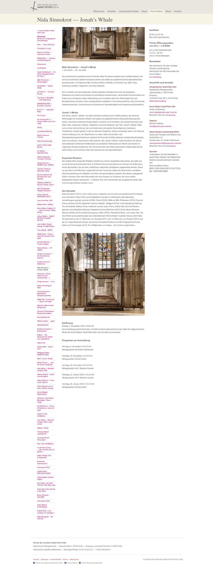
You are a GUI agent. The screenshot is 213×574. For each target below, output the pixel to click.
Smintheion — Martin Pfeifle (45, 87)
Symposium (41, 64)
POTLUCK (41, 115)
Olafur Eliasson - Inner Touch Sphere (45, 381)
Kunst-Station (156, 11)
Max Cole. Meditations (45, 444)
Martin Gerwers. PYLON (43, 136)
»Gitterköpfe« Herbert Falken (45, 478)
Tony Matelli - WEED (45, 230)
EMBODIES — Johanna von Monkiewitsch (46, 59)
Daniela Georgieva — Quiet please (45, 330)
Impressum (44, 559)
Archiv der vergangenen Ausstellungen (46, 39)
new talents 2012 (43, 501)
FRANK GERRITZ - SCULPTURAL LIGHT (45, 184)
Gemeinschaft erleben (129, 11)
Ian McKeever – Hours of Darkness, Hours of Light (45, 408)
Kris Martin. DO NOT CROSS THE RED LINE (46, 484)
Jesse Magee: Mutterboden (42, 393)
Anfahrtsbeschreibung (157, 101)
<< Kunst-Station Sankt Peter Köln (45, 32)
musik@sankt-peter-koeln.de (160, 126)
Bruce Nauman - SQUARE (43, 496)
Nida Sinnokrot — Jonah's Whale (43, 269)
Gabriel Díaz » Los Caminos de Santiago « (46, 512)
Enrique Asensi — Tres (46, 282)
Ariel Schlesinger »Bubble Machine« (44, 190)
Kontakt (177, 11)
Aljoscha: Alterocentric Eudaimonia (45, 306)
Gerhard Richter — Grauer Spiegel (44, 243)
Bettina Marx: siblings (45, 204)
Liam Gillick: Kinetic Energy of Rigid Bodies (45, 225)
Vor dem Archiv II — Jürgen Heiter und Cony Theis (46, 121)
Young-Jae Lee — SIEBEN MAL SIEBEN (45, 164)
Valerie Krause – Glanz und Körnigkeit (45, 375)
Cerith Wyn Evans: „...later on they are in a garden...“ (46, 450)
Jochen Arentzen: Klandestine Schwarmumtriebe (44, 293)
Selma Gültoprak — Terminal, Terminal (44, 158)
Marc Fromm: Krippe (45, 359)
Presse (65, 559)
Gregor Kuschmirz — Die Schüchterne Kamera (45, 256)
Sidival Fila (41, 343)
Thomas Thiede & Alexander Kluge (44, 170)
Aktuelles (111, 11)
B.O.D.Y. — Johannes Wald (45, 111)
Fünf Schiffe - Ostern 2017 (45, 348)
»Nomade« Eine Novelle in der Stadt (46, 490)
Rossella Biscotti (43, 317)
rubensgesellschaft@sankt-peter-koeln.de (165, 143)
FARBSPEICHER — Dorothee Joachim (44, 105)
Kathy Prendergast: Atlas (44, 286)
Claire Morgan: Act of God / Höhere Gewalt (45, 387)
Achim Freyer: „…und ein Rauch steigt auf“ (45, 363)
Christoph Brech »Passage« (43, 439)
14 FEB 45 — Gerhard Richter (45, 93)
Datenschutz (74, 559)
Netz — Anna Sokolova (46, 44)
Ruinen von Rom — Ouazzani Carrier (44, 53)
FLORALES (41, 68)
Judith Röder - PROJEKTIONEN (44, 472)
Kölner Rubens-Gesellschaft (92, 563)
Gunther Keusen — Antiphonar (44, 263)
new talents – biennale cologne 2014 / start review (45, 422)
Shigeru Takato (42, 428)
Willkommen (98, 11)
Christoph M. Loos (44, 48)
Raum (144, 11)
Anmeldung (157, 77)
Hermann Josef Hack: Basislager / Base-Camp (45, 400)
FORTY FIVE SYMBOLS (42, 415)
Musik (168, 11)
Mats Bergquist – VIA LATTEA (45, 518)
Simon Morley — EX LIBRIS (44, 249)
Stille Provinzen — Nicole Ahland (44, 81)
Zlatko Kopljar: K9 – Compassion (44, 456)
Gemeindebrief (55, 559)
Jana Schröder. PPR (45, 200)
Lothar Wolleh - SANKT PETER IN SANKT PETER (46, 218)
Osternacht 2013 (43, 467)
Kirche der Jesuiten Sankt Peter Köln (49, 563)
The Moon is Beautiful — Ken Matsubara (45, 99)
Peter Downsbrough (44, 141)
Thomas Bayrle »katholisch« (43, 433)
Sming (39, 127)
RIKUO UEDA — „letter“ (46, 321)
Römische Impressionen (42, 462)
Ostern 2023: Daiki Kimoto (44, 146)
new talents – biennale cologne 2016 (45, 369)
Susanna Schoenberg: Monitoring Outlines (45, 312)
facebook (171, 115)
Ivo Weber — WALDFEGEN (42, 152)
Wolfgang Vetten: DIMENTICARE (43, 354)
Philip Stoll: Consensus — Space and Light (45, 300)
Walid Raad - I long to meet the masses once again (45, 236)
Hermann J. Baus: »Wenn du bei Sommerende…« (44, 276)
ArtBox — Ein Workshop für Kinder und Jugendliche (45, 337)
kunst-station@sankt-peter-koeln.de (163, 112)
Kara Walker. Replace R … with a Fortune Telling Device (46, 210)
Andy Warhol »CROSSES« (42, 506)
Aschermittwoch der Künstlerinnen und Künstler (44, 177)
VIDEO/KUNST (43, 325)
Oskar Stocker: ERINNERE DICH (44, 195)
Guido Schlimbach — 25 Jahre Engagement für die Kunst (46, 74)
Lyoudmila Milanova (44, 131)
